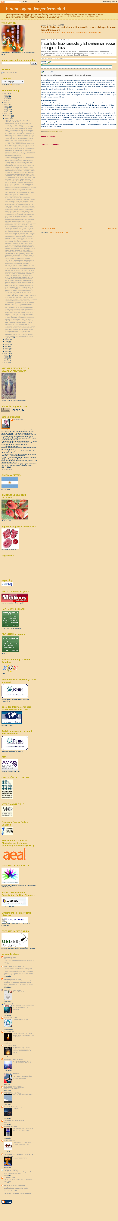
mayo (6, 344)
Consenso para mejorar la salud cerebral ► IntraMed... (20, 172)
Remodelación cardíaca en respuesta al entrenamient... (20, 175)
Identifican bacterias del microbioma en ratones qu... (19, 218)
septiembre (8, 338)
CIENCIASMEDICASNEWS (12, 979)
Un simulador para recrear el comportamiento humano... (20, 268)
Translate (17, 84)
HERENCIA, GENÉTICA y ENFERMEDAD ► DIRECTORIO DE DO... (17, 121)
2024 (5, 97)
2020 (5, 104)
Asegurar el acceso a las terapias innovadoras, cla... (19, 329)
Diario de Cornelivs (10, 1045)
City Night (15, 1108)
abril (6, 346)
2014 (5, 353)
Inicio (80, 228)
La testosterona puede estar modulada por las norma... (20, 270)
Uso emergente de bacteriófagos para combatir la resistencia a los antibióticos (23, 1007)
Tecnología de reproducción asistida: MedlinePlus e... (19, 334)
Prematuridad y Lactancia (12, 267)
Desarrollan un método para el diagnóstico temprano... (20, 206)
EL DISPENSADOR (10, 957)
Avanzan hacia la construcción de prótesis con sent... (20, 297)
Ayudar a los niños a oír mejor (13, 196)
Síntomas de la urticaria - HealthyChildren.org (17, 331)
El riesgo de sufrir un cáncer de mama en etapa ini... (19, 169)
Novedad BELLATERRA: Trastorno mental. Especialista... (21, 295)
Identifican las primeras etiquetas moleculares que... (19, 290)
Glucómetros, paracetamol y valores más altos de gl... (20, 327)
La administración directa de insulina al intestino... (18, 262)
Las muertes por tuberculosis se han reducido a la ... (19, 204)
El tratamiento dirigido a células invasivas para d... (18, 324)
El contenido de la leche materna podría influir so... (19, 128)
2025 (5, 95)
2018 (5, 108)
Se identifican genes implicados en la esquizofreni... (19, 278)
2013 (5, 355)
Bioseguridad (8, 1004)
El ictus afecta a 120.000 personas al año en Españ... (19, 289)
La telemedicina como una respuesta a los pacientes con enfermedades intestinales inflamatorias (23, 1076)
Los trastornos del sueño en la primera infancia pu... (19, 312)
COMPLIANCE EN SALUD (20, 1019)
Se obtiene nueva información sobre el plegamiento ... (19, 280)
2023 (5, 98)
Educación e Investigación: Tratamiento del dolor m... (19, 184)
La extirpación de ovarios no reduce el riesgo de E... (19, 319)
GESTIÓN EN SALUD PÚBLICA (14, 966)
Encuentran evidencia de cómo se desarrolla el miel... (19, 287)
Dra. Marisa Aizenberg (11, 1073)
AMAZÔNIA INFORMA (11, 1170)
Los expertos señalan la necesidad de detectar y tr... (19, 229)
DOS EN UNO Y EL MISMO (12, 1088)
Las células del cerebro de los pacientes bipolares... (19, 231)
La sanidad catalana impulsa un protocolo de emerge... (20, 213)
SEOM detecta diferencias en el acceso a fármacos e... (20, 201)
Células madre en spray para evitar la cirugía (17, 258)
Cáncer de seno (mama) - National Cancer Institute (19, 153)
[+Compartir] (58, 62)
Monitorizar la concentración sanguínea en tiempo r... (19, 255)
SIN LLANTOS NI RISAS (20, 1158)
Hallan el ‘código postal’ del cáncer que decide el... (18, 275)
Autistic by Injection (10, 1126)
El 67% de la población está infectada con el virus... (19, 273)
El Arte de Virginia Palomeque (13, 1107)
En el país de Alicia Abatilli (12, 990)
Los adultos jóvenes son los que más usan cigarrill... (19, 137)
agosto (7, 339)
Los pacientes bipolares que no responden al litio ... (19, 243)
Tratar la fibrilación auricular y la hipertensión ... (18, 250)
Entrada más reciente (48, 228)
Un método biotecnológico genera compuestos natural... (20, 199)
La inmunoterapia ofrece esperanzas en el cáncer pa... (20, 236)
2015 (5, 113)
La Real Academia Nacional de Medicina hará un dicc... (20, 321)
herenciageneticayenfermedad (35, 8)
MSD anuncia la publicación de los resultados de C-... (19, 256)
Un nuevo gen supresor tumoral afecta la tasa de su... (20, 326)
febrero (7, 349)
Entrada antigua (111, 228)
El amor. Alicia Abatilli (18, 992)
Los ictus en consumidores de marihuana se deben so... (20, 306)
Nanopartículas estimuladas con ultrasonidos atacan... (20, 309)
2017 (5, 110)
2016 (5, 111)
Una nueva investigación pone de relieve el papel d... (19, 228)
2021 (5, 102)
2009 (5, 362)
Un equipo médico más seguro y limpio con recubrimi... (20, 317)
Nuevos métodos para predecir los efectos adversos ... (20, 240)
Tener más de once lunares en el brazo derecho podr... (20, 285)
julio (6, 341)
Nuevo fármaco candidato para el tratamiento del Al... (19, 260)
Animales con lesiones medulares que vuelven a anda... (20, 248)
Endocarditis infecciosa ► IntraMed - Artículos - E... (19, 179)
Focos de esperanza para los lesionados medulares (19, 192)
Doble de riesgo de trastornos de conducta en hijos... (19, 241)
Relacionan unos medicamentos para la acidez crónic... (20, 157)
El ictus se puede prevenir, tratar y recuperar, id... (18, 283)
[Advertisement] (58, 211)
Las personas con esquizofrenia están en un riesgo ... (20, 138)
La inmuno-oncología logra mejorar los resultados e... (19, 304)
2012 (5, 357)
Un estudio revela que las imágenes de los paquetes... (20, 302)
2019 (5, 106)
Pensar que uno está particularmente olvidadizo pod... (20, 133)
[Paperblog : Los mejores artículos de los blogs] (7, 586)
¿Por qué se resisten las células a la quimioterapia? (19, 251)
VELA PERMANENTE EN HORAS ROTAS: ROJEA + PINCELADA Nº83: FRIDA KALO (23, 1035)
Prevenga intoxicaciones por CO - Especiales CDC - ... (20, 126)
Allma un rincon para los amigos (14, 1185)
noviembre (8, 117)
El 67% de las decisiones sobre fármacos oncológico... (20, 265)
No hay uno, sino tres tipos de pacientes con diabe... (19, 245)
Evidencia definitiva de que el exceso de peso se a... (19, 191)
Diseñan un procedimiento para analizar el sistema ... (19, 316)
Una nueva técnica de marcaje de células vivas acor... (20, 214)
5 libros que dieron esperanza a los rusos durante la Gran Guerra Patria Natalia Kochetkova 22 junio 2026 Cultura (19, 960)
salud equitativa (18, 419)
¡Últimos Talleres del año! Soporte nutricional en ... (18, 292)
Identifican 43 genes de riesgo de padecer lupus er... (19, 282)
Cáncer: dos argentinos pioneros (14, 294)
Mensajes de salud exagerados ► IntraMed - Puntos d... (20, 170)
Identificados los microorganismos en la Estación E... (19, 272)
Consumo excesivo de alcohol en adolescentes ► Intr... (20, 177)
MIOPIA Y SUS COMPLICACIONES (23, 1094)
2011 (5, 359)
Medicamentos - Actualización (13, 155)
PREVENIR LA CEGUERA (12, 1093)
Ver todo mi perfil (6, 469)
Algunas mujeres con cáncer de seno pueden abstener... (20, 152)
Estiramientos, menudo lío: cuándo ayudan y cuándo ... (20, 233)
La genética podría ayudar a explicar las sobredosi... (19, 164)
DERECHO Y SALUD (10, 1018)
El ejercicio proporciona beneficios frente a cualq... (19, 216)
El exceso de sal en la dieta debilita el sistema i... (18, 189)
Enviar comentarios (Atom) (59, 232)
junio (6, 343)
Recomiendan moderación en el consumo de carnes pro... (21, 299)
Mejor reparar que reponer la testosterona (16, 194)
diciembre (8, 115)
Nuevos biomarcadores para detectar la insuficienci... (19, 253)
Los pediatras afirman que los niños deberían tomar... (19, 203)
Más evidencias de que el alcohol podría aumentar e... (20, 165)
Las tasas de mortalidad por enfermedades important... (20, 159)
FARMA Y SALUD (9, 1177)
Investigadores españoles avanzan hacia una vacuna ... (20, 219)
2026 (5, 93)
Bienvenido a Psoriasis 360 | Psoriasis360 (17, 1193)
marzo (7, 348)
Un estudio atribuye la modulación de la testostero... (19, 311)
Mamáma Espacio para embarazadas (16, 1188)
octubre (7, 118)
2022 (5, 100)
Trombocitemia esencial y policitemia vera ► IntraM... (19, 174)
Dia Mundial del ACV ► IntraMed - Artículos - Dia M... (19, 180)
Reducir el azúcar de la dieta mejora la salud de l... (19, 162)
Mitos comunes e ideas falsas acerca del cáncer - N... (20, 145)
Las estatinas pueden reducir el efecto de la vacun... (19, 209)
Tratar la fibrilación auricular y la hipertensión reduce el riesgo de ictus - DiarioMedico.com (71, 32)
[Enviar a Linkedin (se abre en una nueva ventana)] (44, 63)
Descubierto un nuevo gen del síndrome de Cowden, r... (20, 207)
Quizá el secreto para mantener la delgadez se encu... (20, 160)
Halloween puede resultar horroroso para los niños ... (19, 167)
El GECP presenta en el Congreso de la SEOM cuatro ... (20, 223)
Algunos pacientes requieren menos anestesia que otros (20, 187)
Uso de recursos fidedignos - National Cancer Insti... (19, 147)
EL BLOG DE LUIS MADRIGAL (14, 1087)
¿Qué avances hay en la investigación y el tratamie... (19, 336)
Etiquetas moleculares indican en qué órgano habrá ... (20, 314)
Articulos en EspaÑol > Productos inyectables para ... (19, 182)
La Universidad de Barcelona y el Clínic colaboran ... (19, 322)
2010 (5, 360)
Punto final (7, 1122)
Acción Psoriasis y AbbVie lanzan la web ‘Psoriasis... (19, 226)
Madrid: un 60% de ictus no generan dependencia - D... (20, 246)
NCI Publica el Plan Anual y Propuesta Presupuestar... (20, 143)
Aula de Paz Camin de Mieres (13, 1059)
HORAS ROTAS (9, 1031)
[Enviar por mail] (50, 62)
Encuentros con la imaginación (14, 1120)
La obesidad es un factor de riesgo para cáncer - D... (19, 235)
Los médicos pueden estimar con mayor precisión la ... (20, 135)
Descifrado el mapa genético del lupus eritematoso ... (19, 307)
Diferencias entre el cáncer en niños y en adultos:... (19, 333)
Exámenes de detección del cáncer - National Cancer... (20, 148)
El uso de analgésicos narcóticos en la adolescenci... (19, 140)
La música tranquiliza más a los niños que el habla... (19, 238)
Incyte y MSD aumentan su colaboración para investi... (20, 277)
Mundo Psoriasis (9, 1140)
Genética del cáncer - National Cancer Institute (18, 150)
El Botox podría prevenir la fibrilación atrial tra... (18, 197)
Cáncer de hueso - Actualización (14, 142)
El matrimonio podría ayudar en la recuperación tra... (19, 130)
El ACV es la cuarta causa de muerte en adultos (18, 186)
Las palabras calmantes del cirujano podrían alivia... (19, 132)
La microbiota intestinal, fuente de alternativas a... (18, 123)
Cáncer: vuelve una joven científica (14, 125)
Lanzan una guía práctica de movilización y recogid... (19, 211)
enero (7, 351)
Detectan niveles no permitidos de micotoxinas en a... (19, 300)
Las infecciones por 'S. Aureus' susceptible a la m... (19, 224)
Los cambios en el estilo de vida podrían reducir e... (19, 263)
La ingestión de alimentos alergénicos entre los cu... (19, 221)
